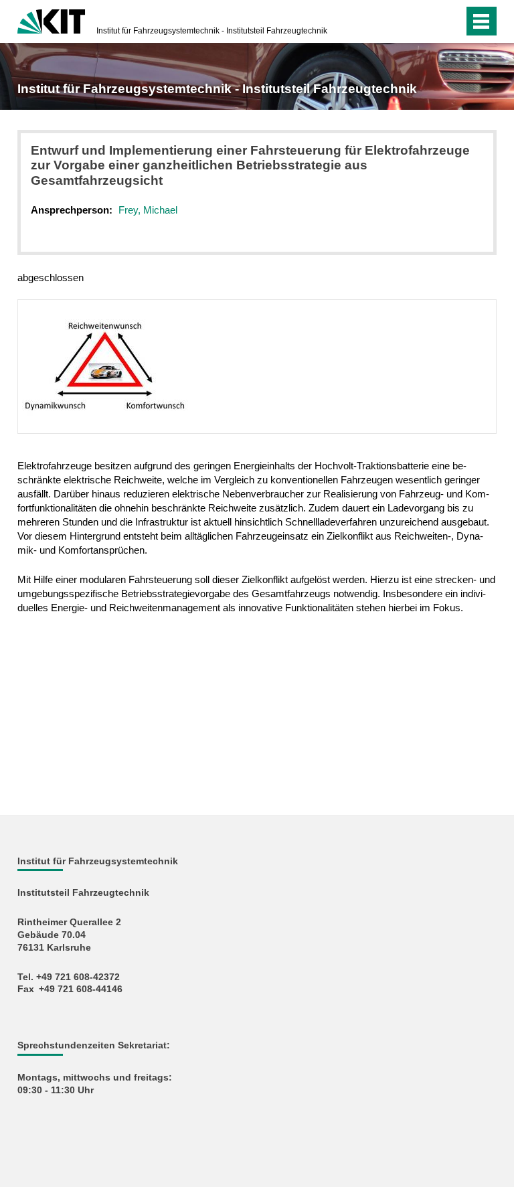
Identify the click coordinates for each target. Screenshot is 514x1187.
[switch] (427, 21)
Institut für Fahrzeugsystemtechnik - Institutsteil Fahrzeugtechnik (211, 30)
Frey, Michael (147, 210)
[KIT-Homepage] (51, 20)
